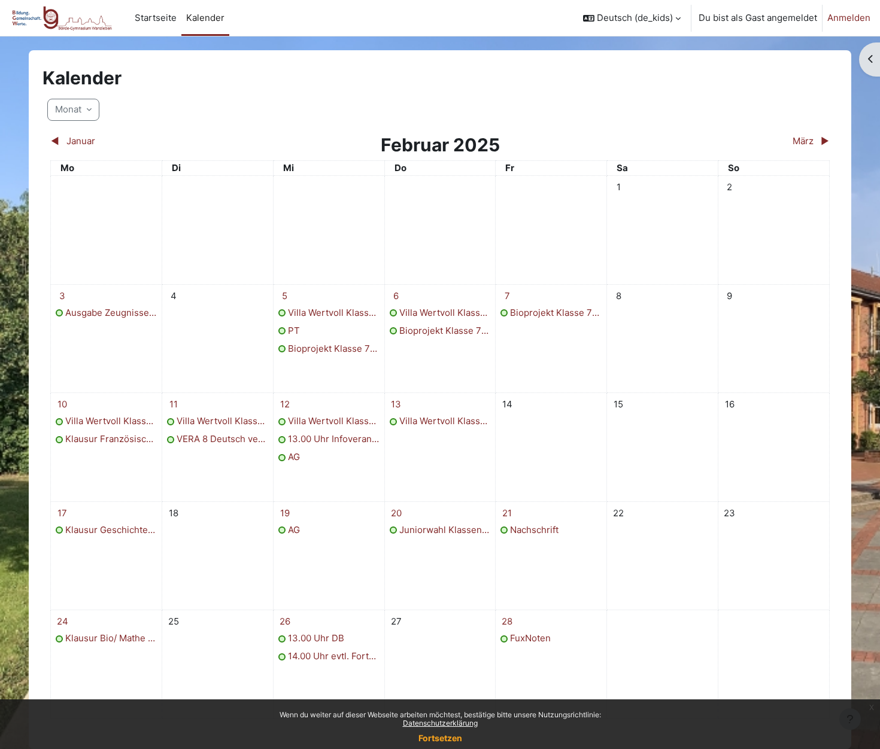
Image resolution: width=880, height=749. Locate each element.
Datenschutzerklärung (440, 722)
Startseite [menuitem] (156, 17)
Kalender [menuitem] (205, 17)
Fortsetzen (440, 738)
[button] (631, 18)
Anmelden (848, 17)
